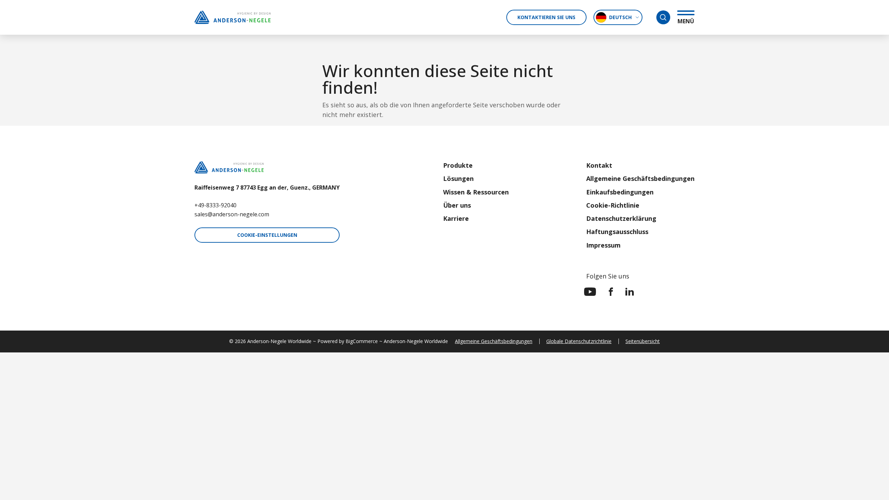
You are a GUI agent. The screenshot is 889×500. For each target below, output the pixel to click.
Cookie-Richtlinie (612, 205)
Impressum (603, 245)
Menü (686, 21)
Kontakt (599, 165)
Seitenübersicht (642, 341)
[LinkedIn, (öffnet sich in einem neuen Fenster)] (629, 292)
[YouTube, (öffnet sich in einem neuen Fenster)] (590, 292)
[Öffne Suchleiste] (663, 17)
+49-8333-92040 (215, 205)
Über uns (457, 205)
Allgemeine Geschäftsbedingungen (640, 178)
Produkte (458, 165)
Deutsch (620, 17)
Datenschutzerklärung (621, 218)
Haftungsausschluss (617, 231)
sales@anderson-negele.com (231, 214)
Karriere (456, 218)
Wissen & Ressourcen (476, 192)
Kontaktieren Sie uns (546, 17)
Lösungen (458, 178)
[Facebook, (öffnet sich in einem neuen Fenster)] (611, 292)
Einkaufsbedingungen (620, 192)
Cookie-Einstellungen (267, 235)
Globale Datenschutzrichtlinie (579, 341)
